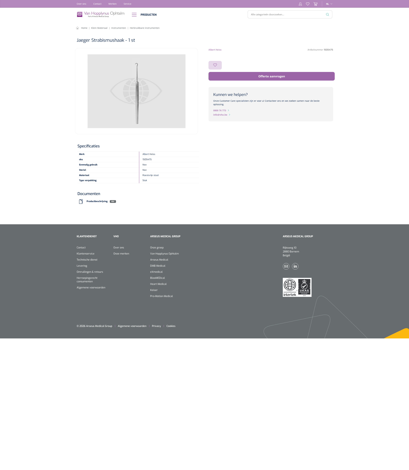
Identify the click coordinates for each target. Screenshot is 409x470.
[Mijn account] (300, 4)
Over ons (81, 3)
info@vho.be (220, 114)
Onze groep (157, 247)
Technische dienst (87, 259)
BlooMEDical (157, 278)
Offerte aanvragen (271, 76)
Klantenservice (85, 253)
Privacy (156, 326)
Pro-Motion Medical (161, 296)
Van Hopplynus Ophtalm (164, 253)
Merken (112, 3)
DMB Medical (157, 265)
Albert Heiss (214, 49)
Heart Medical (158, 284)
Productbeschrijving (97, 201)
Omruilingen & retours (90, 272)
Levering (82, 265)
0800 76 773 (219, 110)
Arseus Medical (159, 259)
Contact (97, 3)
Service (127, 3)
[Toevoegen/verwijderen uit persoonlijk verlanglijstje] (215, 65)
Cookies (170, 326)
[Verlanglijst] (305, 4)
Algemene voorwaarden (91, 287)
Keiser (154, 290)
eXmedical (156, 272)
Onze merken (121, 253)
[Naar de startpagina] (102, 14)
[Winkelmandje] (313, 4)
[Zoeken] (327, 14)
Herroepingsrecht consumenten (87, 279)
